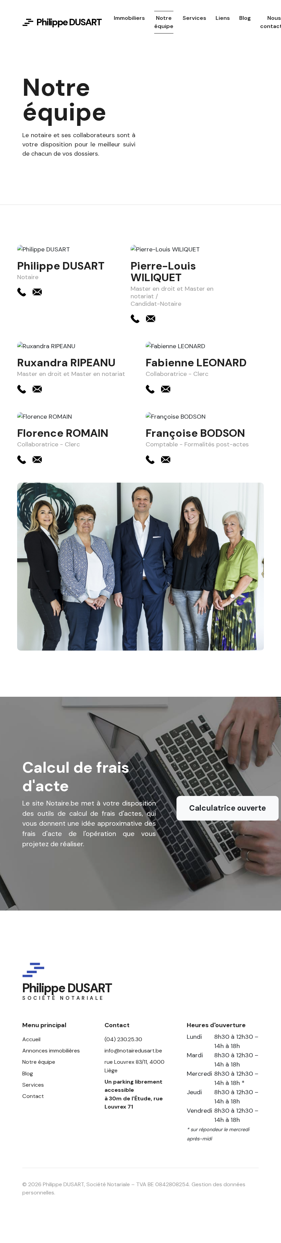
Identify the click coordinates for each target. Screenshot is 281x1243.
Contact (33, 1096)
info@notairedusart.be (133, 1050)
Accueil (31, 1039)
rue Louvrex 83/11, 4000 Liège (134, 1066)
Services (33, 1084)
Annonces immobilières (51, 1050)
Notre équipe (38, 1061)
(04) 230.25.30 (123, 1039)
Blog (27, 1073)
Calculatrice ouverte (227, 808)
